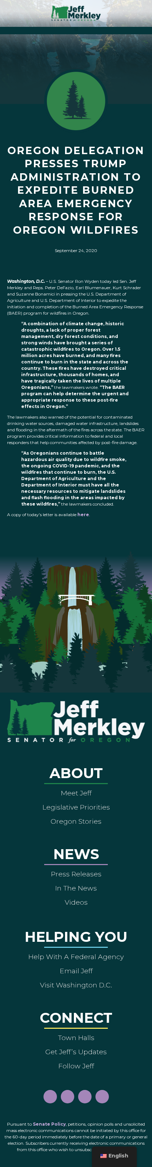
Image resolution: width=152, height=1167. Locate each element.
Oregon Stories (76, 821)
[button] (76, 29)
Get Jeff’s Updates (76, 1051)
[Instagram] (67, 1096)
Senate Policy (49, 1124)
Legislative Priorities (76, 807)
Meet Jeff (76, 793)
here (83, 514)
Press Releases (76, 873)
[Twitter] (102, 1096)
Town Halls (76, 1037)
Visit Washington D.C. (76, 984)
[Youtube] (85, 1096)
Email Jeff (76, 970)
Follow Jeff (76, 1065)
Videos (76, 902)
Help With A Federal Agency (76, 956)
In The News (76, 888)
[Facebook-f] (50, 1096)
